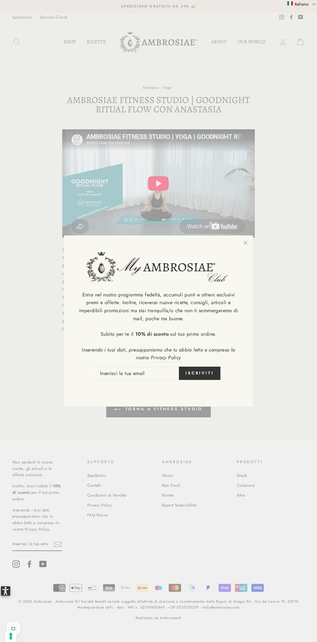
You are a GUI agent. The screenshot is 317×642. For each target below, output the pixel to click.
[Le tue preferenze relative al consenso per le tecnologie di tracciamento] (11, 636)
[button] (301, 3)
